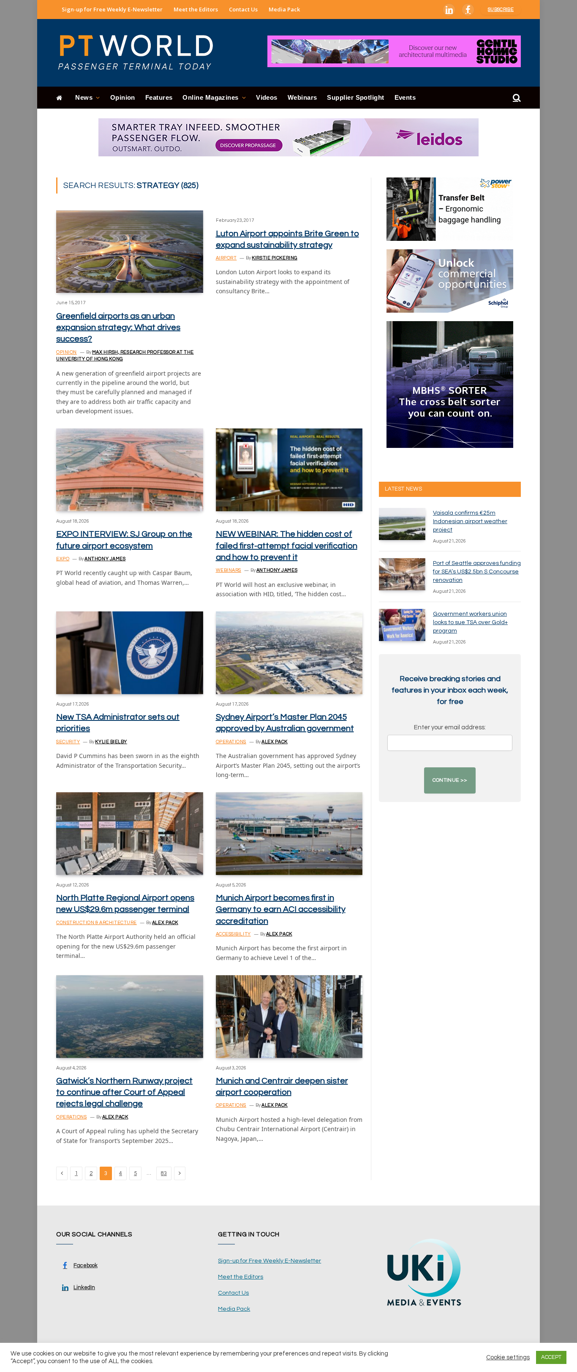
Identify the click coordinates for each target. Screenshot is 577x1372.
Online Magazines (210, 97)
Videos (267, 97)
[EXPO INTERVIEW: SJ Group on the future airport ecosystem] (129, 469)
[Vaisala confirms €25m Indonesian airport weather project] (402, 524)
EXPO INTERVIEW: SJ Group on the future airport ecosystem (124, 540)
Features (159, 97)
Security (68, 741)
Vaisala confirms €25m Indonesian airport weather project (470, 521)
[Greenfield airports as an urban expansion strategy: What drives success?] (129, 251)
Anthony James (104, 558)
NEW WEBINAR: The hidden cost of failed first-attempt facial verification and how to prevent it (286, 545)
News (84, 97)
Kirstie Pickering (274, 258)
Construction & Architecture (96, 922)
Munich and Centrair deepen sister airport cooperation (282, 1087)
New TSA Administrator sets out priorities (118, 723)
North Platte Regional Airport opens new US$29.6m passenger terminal (125, 904)
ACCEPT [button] (551, 1357)
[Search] (516, 97)
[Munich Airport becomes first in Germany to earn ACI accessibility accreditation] (289, 833)
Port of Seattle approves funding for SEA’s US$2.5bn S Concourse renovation (477, 571)
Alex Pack (274, 741)
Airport (226, 258)
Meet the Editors (196, 9)
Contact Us (243, 9)
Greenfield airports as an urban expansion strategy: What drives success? (118, 327)
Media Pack (284, 9)
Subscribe (501, 9)
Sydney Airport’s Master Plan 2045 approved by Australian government (285, 723)
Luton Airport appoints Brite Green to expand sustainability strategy (287, 239)
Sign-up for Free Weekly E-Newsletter (112, 9)
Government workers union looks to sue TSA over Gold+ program (470, 622)
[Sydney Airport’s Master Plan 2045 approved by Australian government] (289, 652)
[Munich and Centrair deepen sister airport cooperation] (289, 1016)
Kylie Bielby (111, 741)
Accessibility (233, 934)
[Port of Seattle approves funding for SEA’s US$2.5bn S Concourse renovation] (402, 574)
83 (164, 1173)
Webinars (302, 97)
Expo (62, 558)
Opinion (122, 97)
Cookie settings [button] (508, 1357)
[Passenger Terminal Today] (140, 53)
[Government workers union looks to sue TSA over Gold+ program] (402, 625)
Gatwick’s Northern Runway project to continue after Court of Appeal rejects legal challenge (124, 1092)
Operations (231, 741)
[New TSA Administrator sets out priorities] (129, 652)
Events (405, 97)
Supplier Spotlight (355, 97)
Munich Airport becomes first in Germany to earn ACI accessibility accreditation (281, 909)
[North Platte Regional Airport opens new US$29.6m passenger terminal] (129, 833)
